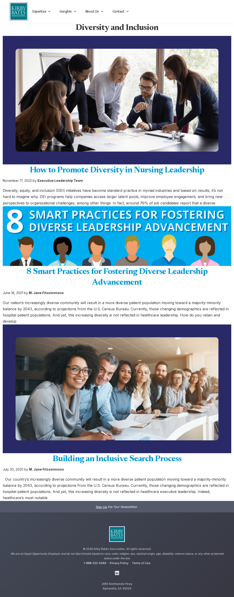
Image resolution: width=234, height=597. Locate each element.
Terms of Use (141, 563)
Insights (66, 11)
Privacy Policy (119, 563)
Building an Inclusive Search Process (117, 459)
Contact (118, 11)
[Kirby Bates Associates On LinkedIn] (117, 573)
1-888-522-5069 (95, 563)
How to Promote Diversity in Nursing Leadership (117, 170)
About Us (92, 11)
